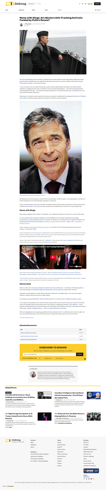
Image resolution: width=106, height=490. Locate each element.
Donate (97, 3)
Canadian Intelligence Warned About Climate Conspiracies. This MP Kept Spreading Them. (69, 395)
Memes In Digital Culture (34, 308)
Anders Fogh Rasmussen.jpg (28, 333)
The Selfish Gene (63, 293)
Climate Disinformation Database (40, 454)
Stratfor (62, 218)
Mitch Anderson (10, 402)
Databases (33, 444)
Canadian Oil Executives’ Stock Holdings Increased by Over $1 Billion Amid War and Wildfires (20, 397)
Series (32, 447)
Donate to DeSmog (88, 456)
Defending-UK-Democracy (65, 423)
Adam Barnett (10, 420)
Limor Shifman (73, 304)
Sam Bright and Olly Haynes (62, 418)
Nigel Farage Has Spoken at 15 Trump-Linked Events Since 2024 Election (18, 416)
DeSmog (20, 3)
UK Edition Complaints (89, 465)
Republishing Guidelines (90, 449)
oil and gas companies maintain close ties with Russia (46, 288)
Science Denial (61, 444)
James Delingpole (67, 240)
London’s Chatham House (45, 79)
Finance (59, 463)
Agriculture (60, 451)
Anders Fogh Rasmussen (31, 81)
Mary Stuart (59, 400)
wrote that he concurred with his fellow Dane (56, 274)
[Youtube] (91, 478)
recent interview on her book (57, 308)
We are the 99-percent (47, 299)
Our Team (86, 444)
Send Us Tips (87, 454)
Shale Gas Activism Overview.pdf (29, 336)
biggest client (70, 221)
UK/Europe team (59, 358)
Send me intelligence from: (30, 358)
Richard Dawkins (46, 293)
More (59, 10)
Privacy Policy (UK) (88, 463)
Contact (85, 447)
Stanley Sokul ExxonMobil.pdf (28, 339)
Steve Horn (28, 24)
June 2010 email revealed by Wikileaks (33, 218)
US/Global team (47, 358)
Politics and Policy (62, 454)
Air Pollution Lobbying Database (39, 461)
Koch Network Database (37, 458)
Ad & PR (59, 447)
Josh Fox (42, 219)
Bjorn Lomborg (42, 272)
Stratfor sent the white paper (33, 232)
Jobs (84, 458)
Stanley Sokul (46, 232)
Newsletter (86, 477)
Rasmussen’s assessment (75, 274)
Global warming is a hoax (73, 299)
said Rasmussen (77, 90)
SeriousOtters (11, 486)
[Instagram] (93, 478)
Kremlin (30, 206)
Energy (59, 442)
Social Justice (61, 449)
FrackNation (48, 240)
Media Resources (88, 451)
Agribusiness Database (37, 456)
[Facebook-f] (79, 4)
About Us (86, 442)
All (39, 358)
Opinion (59, 465)
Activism (59, 458)
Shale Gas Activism (44, 227)
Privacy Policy (87, 461)
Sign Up (80, 354)
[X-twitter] (82, 4)
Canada (59, 461)
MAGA (10, 427)
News (32, 442)
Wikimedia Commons (40, 195)
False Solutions (61, 456)
